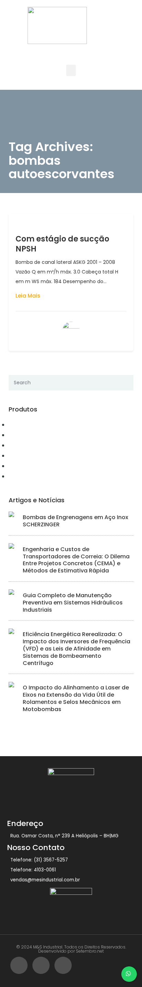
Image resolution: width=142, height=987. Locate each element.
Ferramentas (26, 455)
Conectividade (29, 435)
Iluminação (24, 476)
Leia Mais (28, 295)
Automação (25, 424)
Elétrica (20, 445)
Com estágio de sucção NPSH (62, 244)
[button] (71, 70)
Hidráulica (23, 466)
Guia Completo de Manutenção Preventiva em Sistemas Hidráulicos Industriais (73, 602)
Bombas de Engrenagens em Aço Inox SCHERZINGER (75, 520)
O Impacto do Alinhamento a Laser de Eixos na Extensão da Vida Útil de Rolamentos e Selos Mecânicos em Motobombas (76, 698)
